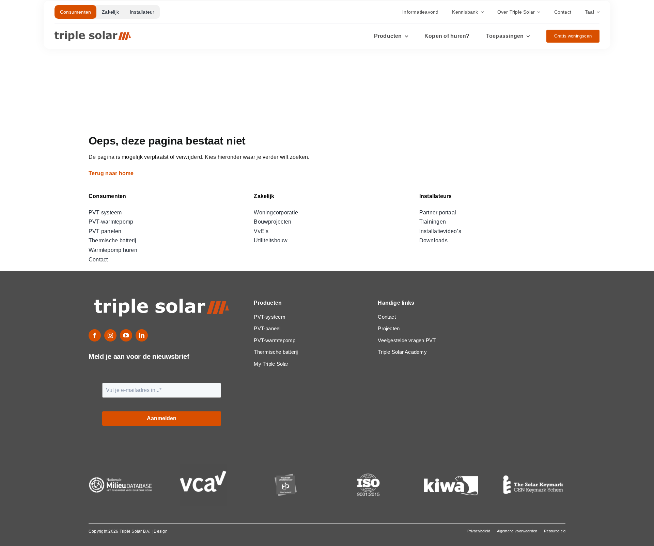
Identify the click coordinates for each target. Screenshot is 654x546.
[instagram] (110, 335)
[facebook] (95, 335)
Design (160, 531)
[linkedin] (142, 335)
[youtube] (126, 335)
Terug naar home (112, 173)
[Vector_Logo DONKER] (92, 33)
